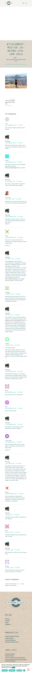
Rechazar (12, 670)
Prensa (7, 622)
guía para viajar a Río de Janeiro (15, 477)
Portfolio (7, 620)
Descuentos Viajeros (10, 653)
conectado (19, 583)
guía (23, 326)
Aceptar (4, 670)
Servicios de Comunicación (11, 642)
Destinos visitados (9, 655)
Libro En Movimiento (10, 640)
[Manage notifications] (28, 669)
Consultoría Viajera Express (12, 636)
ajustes (13, 667)
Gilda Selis (7, 141)
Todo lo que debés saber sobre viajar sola (16, 60)
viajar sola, (21, 478)
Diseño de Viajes (9, 638)
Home (15, 57)
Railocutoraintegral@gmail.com (13, 167)
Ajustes (19, 670)
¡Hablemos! (8, 624)
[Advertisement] (16, 23)
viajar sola (17, 375)
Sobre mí (7, 618)
